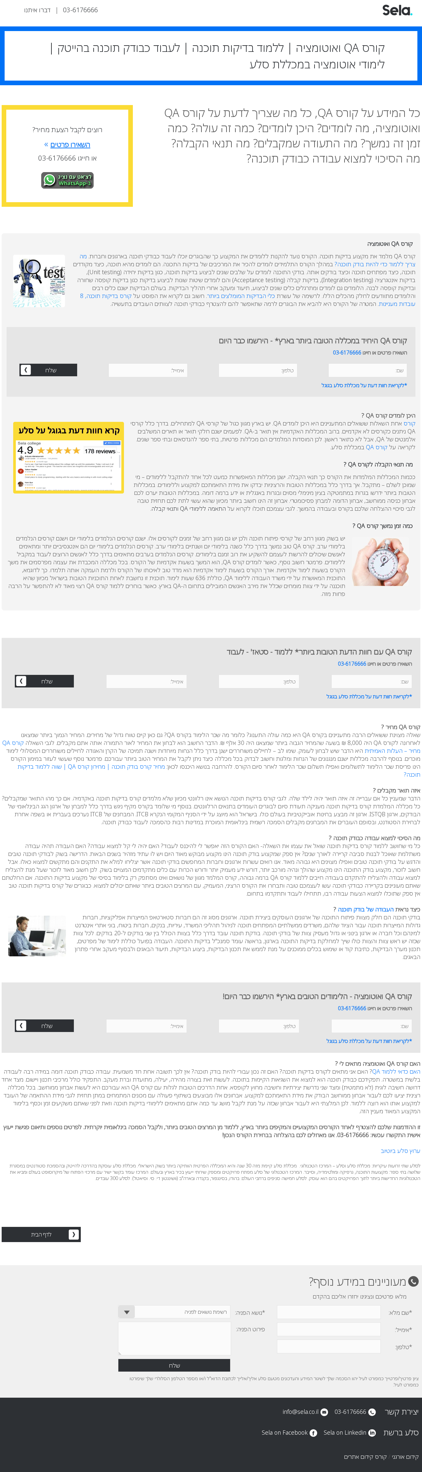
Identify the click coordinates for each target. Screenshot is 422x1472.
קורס (408, 423)
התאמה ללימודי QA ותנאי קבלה (188, 508)
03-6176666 (80, 9)
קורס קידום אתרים (365, 1456)
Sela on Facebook (285, 1432)
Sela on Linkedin (345, 1432)
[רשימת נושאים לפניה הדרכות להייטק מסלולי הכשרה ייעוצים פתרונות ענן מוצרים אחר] (174, 1311)
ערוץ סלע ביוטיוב (400, 1151)
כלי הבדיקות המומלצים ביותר (241, 296)
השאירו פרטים (67, 144)
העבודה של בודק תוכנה (366, 909)
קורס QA (376, 447)
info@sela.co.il (300, 1412)
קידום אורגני (405, 1456)
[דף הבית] (397, 14)
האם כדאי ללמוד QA (396, 1071)
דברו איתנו (37, 9)
